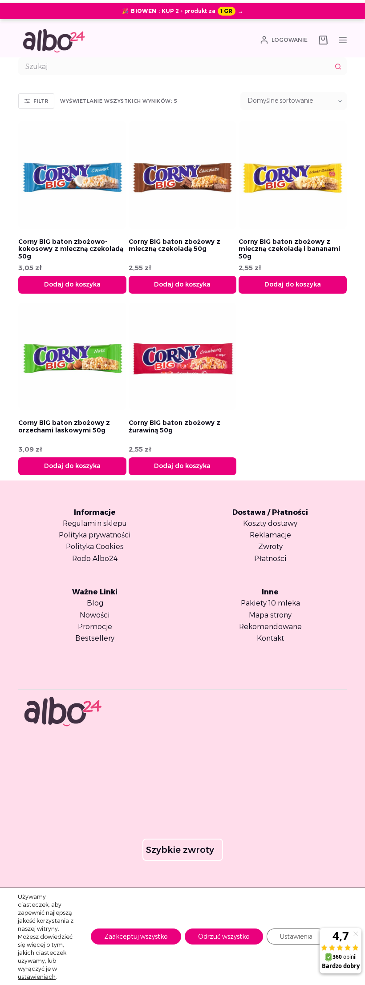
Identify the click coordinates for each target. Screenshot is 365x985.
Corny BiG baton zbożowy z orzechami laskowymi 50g (64, 426)
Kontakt (270, 638)
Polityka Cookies (95, 546)
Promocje (95, 626)
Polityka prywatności (95, 535)
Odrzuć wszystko (224, 937)
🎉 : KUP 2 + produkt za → (182, 11)
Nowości (95, 615)
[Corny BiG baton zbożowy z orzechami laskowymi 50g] (72, 357)
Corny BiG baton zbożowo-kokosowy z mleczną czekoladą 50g (70, 249)
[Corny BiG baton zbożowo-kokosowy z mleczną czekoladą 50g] (72, 175)
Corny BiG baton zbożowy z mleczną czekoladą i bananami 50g (289, 249)
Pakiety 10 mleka (270, 603)
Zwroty (270, 546)
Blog (95, 603)
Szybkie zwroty (180, 849)
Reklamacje (270, 535)
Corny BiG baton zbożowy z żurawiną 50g (174, 426)
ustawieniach (37, 976)
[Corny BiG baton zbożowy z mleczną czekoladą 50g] (183, 175)
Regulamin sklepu (95, 523)
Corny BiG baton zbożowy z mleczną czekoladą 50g (174, 245)
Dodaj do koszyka (72, 284)
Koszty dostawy (270, 523)
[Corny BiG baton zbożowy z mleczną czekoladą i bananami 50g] (293, 175)
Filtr (40, 101)
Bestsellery (94, 638)
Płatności (270, 558)
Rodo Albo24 (95, 558)
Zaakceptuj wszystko (136, 937)
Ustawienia (296, 937)
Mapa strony (270, 615)
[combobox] (174, 66)
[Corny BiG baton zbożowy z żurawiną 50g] (183, 357)
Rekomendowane (270, 626)
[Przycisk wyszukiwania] (337, 66)
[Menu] (343, 40)
